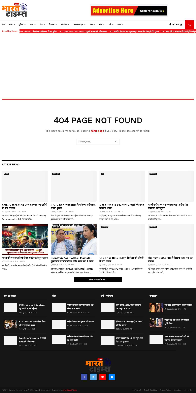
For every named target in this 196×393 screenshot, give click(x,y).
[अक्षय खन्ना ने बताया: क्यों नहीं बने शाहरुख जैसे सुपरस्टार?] (156, 339)
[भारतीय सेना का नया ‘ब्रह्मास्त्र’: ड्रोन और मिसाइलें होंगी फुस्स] (171, 186)
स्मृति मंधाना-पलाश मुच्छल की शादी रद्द (80, 321)
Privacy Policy (165, 390)
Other (6, 174)
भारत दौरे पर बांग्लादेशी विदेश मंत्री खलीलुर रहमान (25, 258)
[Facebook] (170, 24)
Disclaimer (178, 390)
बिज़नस (51, 24)
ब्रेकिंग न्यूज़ (56, 174)
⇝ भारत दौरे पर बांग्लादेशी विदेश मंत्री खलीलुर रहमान (170, 31)
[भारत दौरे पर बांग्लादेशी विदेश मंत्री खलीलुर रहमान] (25, 239)
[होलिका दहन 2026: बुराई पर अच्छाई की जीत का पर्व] (108, 324)
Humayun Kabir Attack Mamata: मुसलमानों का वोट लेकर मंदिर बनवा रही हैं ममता (72, 259)
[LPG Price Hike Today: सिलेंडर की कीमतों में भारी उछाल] (122, 239)
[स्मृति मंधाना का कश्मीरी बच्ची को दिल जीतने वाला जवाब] (59, 307)
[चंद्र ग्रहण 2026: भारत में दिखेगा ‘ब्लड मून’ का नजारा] (171, 239)
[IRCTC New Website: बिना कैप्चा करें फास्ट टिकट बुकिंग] (74, 186)
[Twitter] (174, 24)
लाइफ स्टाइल (78, 24)
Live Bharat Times (70, 390)
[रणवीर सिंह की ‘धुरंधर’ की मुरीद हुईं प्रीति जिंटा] (156, 322)
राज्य (31, 24)
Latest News (11, 164)
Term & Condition (150, 390)
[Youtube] (178, 24)
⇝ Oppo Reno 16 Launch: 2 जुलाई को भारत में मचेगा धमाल (72, 31)
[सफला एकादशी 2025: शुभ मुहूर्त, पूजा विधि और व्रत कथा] (108, 340)
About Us (188, 390)
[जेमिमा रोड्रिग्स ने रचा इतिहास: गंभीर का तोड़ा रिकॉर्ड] (59, 339)
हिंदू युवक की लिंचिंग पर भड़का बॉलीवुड (178, 305)
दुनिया (21, 24)
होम (3, 24)
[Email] (182, 24)
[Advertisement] (98, 60)
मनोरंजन (64, 24)
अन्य (119, 24)
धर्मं (110, 24)
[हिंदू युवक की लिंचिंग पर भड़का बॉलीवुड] (156, 307)
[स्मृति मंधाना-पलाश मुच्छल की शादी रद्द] (59, 324)
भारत (10, 24)
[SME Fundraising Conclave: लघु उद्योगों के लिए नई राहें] (25, 186)
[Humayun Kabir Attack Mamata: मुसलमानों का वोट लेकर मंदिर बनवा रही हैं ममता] (74, 239)
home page (97, 130)
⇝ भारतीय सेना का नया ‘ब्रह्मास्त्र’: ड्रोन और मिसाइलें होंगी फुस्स (123, 31)
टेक (41, 24)
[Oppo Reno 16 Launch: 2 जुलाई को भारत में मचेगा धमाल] (122, 186)
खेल (100, 24)
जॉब (91, 24)
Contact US (136, 390)
